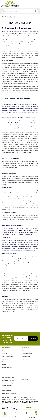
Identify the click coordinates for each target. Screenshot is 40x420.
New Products (25, 351)
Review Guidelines (7, 390)
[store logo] (10, 4)
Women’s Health (26, 356)
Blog (3, 362)
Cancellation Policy (7, 383)
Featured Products (27, 353)
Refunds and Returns (8, 380)
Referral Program (7, 367)
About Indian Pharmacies (9, 393)
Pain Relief (25, 359)
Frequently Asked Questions (7, 387)
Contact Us (25, 375)
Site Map (4, 353)
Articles (4, 364)
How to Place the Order (8, 377)
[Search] (35, 11)
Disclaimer (5, 359)
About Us (4, 351)
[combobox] (20, 11)
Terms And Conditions (8, 356)
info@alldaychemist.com (8, 311)
